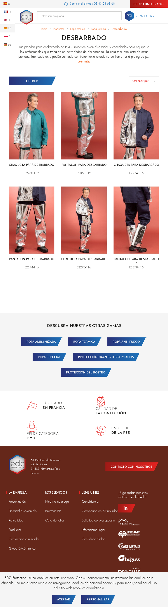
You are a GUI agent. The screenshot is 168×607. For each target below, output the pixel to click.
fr (9, 12)
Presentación (17, 501)
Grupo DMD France (149, 4)
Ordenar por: (140, 80)
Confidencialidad (93, 539)
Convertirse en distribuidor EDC (103, 511)
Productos (15, 530)
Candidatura (90, 501)
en (9, 20)
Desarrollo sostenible (23, 511)
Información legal (93, 530)
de (9, 44)
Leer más (84, 61)
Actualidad (16, 520)
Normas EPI (53, 511)
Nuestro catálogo (57, 501)
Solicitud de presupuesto (98, 520)
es (9, 28)
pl (9, 36)
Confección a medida (23, 539)
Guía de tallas (55, 520)
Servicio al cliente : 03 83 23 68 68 (92, 3)
